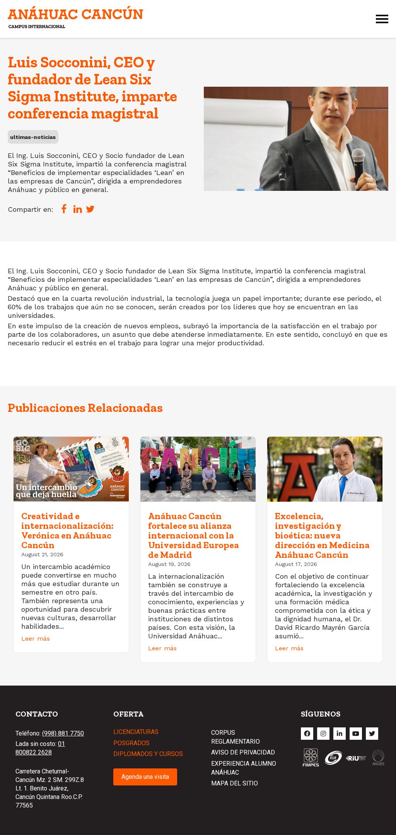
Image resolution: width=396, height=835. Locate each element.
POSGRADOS (131, 743)
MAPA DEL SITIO (234, 783)
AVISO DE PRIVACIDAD (243, 752)
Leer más (35, 638)
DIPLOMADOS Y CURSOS (148, 754)
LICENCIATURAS (136, 732)
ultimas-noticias (33, 137)
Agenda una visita (145, 776)
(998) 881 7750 (63, 733)
